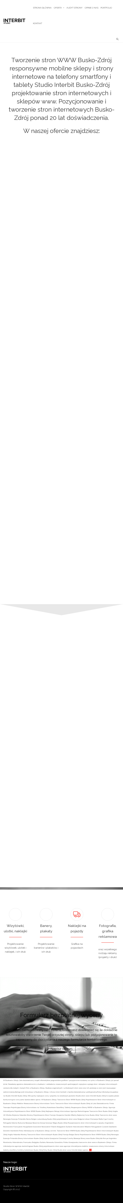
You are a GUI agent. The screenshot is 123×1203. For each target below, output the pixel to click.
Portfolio (106, 8)
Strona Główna (42, 8)
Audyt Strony (74, 8)
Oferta (58, 8)
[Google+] (98, 1187)
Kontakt (37, 23)
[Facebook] (92, 1187)
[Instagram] (104, 1187)
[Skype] (111, 1187)
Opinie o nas (91, 8)
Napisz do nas (62, 1049)
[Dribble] (86, 1187)
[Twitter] (117, 1187)
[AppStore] (80, 1187)
